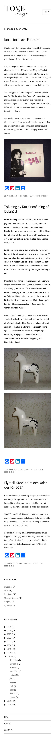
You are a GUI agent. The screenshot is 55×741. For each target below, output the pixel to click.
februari (13, 693)
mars (12, 690)
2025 (9, 627)
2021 (9, 641)
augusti (13, 675)
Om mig (8, 730)
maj (11, 682)
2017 (10, 656)
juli (11, 679)
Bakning (7, 587)
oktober (13, 667)
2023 (9, 634)
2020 (9, 645)
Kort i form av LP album (21, 40)
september (14, 671)
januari (12, 697)
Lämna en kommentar (38, 196)
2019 (9, 649)
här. (11, 547)
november (14, 664)
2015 (9, 704)
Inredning (24, 469)
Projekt (7, 602)
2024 (9, 630)
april (11, 686)
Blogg (7, 724)
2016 (9, 701)
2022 (9, 638)
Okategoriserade (11, 598)
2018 (9, 653)
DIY (21, 196)
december (14, 660)
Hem (6, 717)
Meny (46, 12)
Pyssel (25, 196)
